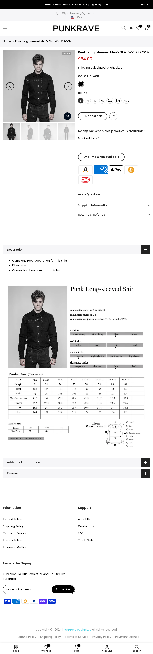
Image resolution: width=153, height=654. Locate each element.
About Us (84, 519)
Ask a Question (89, 194)
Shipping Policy (13, 526)
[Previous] (10, 86)
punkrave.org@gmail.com (81, 13)
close (8, 4)
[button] (114, 205)
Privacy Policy (12, 540)
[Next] (68, 86)
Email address (88, 138)
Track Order (86, 540)
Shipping (84, 68)
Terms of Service (15, 533)
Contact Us (86, 526)
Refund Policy (12, 519)
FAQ (81, 533)
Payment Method (15, 547)
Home (7, 41)
